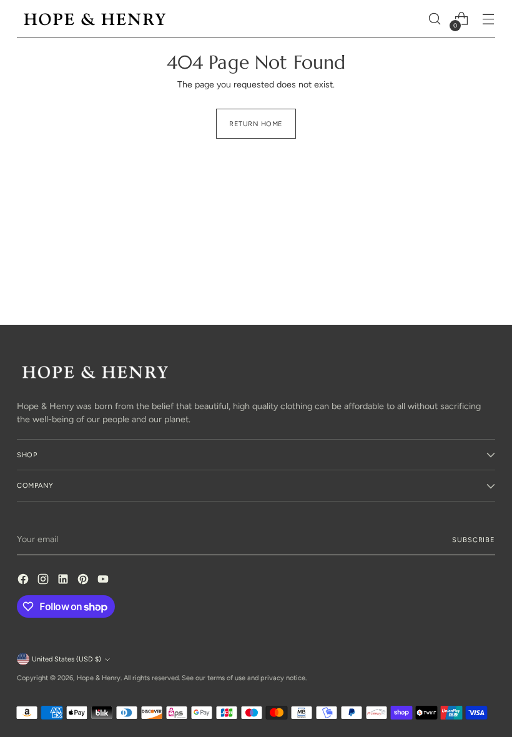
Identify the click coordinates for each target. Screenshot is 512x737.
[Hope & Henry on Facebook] (24, 581)
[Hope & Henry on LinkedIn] (64, 581)
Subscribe (473, 539)
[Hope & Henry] (95, 19)
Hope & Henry (99, 677)
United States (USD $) (66, 659)
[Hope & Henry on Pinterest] (84, 581)
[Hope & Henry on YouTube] (104, 581)
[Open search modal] (435, 19)
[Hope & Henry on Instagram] (44, 581)
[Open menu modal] (488, 19)
